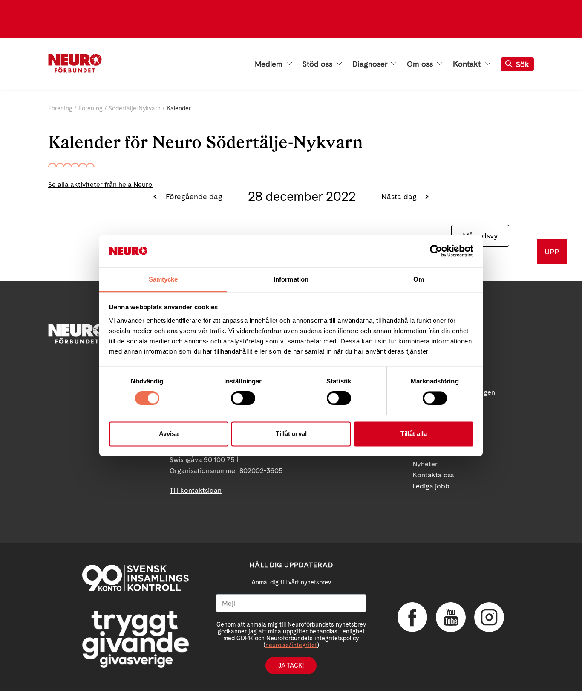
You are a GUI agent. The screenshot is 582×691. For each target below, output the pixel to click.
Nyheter (425, 464)
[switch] (243, 398)
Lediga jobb (430, 486)
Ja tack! (291, 665)
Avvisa (169, 433)
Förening (60, 108)
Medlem (270, 64)
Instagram (489, 617)
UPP (552, 251)
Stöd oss (318, 64)
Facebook (412, 617)
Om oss (421, 64)
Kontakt (468, 64)
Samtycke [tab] (163, 279)
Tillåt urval (291, 433)
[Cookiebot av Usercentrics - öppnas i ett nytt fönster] (436, 251)
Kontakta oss (433, 475)
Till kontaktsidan (196, 490)
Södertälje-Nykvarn (135, 108)
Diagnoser (370, 64)
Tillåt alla (413, 433)
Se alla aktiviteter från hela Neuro (100, 184)
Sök (522, 64)
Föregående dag (193, 196)
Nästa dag (400, 196)
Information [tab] (291, 279)
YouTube (451, 617)
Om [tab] (418, 279)
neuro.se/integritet (291, 645)
